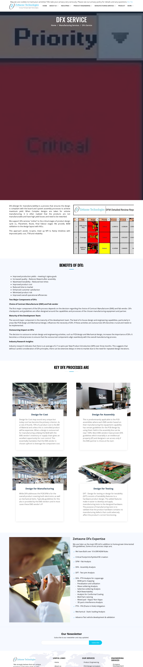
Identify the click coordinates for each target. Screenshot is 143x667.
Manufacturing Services (69, 25)
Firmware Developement (118, 665)
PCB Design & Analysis (92, 666)
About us (58, 666)
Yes (128, 2)
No (131, 2)
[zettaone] (27, 659)
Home (45, 6)
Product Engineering (91, 662)
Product (121, 6)
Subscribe (95, 643)
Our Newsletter (71, 634)
